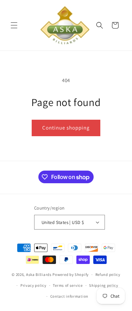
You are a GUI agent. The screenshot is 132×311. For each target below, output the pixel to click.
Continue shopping (66, 127)
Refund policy (107, 274)
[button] (14, 25)
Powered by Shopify (70, 274)
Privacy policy (33, 285)
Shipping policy (103, 285)
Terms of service (67, 285)
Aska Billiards (39, 274)
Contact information (69, 296)
